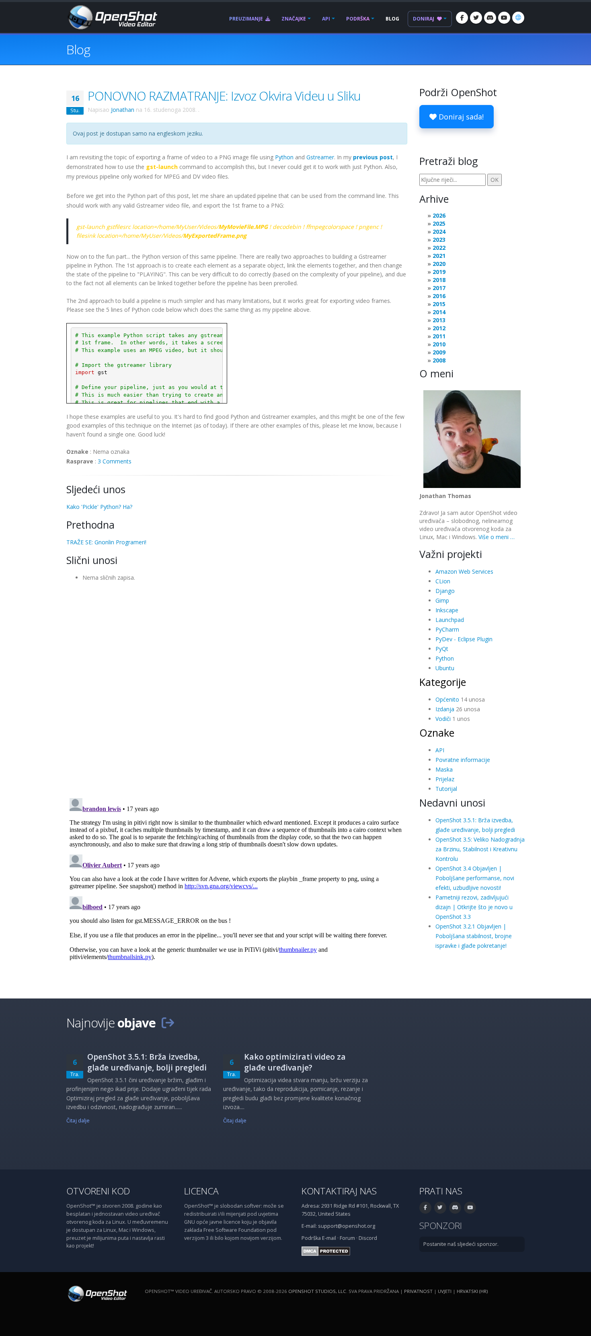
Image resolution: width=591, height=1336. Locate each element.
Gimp (442, 600)
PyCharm (447, 629)
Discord (368, 1238)
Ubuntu (444, 668)
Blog (392, 18)
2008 (439, 360)
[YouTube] (504, 18)
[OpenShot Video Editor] (111, 17)
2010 (439, 344)
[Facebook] (462, 18)
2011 (439, 336)
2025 (439, 223)
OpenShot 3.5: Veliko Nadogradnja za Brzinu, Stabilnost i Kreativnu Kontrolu (480, 849)
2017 (439, 288)
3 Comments (114, 461)
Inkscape (446, 610)
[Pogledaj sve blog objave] (168, 1022)
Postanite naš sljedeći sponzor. (461, 1244)
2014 (439, 312)
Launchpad (449, 620)
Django (445, 591)
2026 (439, 215)
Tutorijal (446, 789)
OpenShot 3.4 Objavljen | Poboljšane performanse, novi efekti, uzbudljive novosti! (474, 878)
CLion (442, 581)
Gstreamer (320, 157)
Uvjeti (444, 1291)
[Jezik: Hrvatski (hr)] (518, 18)
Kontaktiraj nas (339, 1191)
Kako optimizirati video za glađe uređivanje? (295, 1062)
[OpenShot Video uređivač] (96, 1293)
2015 (439, 304)
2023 (439, 239)
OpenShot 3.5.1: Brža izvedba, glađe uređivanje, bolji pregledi (147, 1062)
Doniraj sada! (460, 116)
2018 (439, 280)
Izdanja (444, 709)
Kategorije (442, 682)
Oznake (436, 732)
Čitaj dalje (78, 1120)
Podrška (357, 18)
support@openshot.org (346, 1226)
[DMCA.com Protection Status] (326, 1250)
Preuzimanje (246, 18)
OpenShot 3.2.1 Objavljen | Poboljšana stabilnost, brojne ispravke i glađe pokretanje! (473, 935)
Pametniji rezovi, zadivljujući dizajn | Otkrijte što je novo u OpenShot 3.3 (474, 906)
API (326, 18)
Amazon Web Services (464, 571)
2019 (439, 272)
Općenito (447, 699)
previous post (373, 157)
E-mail (329, 1238)
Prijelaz (444, 779)
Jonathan (122, 109)
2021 (439, 255)
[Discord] (490, 18)
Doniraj (424, 18)
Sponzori (440, 1225)
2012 (439, 328)
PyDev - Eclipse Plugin (463, 639)
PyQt (441, 649)
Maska (444, 769)
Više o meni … (496, 537)
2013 (439, 320)
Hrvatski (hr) (472, 1291)
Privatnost (418, 1291)
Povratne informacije (462, 760)
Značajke (293, 18)
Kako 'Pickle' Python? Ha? (99, 507)
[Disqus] (236, 687)
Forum (347, 1238)
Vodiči (443, 719)
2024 (439, 231)
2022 (439, 247)
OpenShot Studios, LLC (317, 1291)
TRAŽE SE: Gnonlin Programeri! (106, 542)
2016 (439, 296)
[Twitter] (476, 18)
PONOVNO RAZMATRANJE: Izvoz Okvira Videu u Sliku (224, 95)
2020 (439, 264)
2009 (439, 352)
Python (284, 157)
